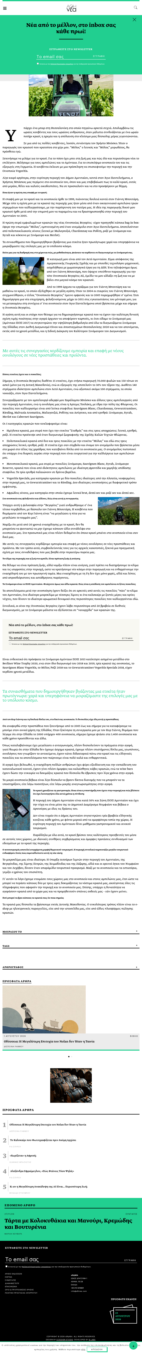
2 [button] (71, 1056)
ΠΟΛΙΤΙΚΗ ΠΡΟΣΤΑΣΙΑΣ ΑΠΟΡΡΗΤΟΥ (21, 1292)
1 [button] (68, 1056)
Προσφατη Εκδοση (123, 1299)
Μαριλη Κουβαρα (13, 1233)
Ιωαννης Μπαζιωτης (20, 1162)
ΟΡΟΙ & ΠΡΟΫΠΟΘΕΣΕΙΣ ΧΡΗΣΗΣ (19, 1289)
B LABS (92, 1339)
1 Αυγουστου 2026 (15, 1035)
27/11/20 (9, 1213)
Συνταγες (131, 1213)
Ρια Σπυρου (15, 1146)
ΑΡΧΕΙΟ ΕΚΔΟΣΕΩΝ (13, 1273)
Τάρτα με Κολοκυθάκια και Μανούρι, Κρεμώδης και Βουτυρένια (68, 1224)
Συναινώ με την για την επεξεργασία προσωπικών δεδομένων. (44, 644)
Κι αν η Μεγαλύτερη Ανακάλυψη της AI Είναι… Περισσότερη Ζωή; (49, 1186)
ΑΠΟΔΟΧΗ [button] (97, 1349)
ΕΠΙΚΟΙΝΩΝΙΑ (11, 1286)
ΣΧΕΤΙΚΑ (8, 1276)
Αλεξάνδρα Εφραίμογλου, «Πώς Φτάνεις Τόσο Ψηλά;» (42, 1171)
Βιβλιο (134, 1035)
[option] (71, 1018)
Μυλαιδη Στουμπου (19, 1192)
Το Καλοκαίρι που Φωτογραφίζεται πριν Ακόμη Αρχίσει (43, 1140)
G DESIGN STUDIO (64, 1339)
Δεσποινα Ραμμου (19, 1131)
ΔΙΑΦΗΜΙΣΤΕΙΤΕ (12, 1283)
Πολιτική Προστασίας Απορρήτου (34, 644)
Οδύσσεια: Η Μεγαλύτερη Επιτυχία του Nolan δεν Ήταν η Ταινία (47, 1124)
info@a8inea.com (79, 1291)
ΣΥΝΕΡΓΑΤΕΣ (10, 1280)
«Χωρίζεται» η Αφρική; (23, 1155)
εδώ (83, 1349)
